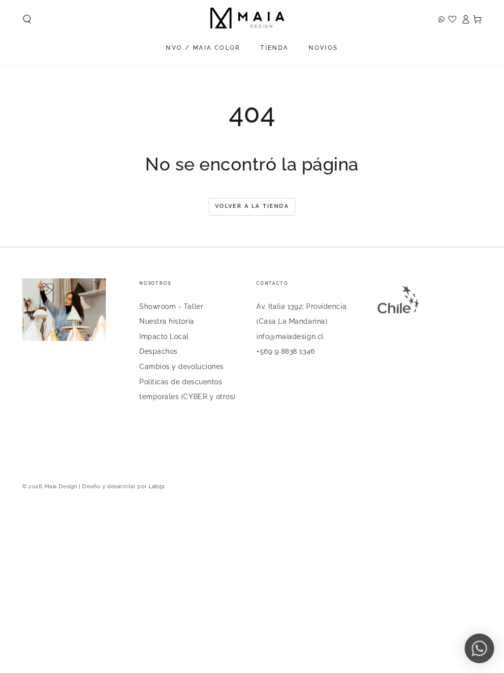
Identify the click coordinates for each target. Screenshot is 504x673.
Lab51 (157, 486)
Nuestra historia (166, 321)
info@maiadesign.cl (290, 336)
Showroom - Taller (171, 306)
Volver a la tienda (252, 206)
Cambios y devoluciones (181, 366)
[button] (27, 19)
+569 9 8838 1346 (285, 351)
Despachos (158, 351)
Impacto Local (164, 336)
